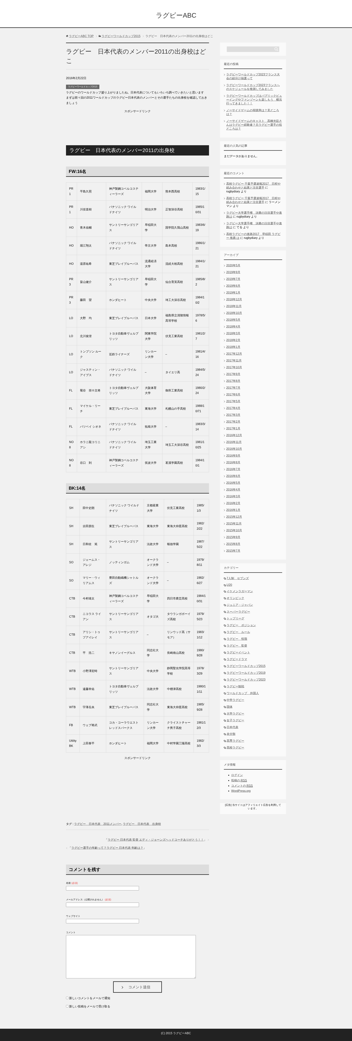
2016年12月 (234, 435)
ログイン (237, 775)
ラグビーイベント (238, 652)
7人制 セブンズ (238, 578)
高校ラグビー (235, 747)
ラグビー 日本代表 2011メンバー (97, 823)
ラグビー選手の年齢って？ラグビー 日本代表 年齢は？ (107, 847)
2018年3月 (233, 333)
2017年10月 (234, 367)
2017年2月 (233, 421)
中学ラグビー (235, 700)
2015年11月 (234, 523)
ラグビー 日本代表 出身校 (142, 823)
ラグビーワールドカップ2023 (246, 679)
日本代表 (232, 727)
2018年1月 (233, 346)
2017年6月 (233, 394)
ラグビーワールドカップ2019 (246, 672)
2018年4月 (233, 326)
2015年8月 (233, 543)
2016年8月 (233, 462)
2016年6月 (233, 476)
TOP (81, 36)
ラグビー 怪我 (237, 638)
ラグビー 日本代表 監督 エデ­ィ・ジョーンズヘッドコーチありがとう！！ (156, 839)
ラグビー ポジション (241, 625)
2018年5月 (233, 319)
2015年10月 (234, 530)
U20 (229, 584)
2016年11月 (234, 442)
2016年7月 (233, 469)
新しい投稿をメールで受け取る (89, 1006)
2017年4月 (233, 408)
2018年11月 (234, 306)
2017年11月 (234, 360)
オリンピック (235, 598)
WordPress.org (241, 790)
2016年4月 (233, 489)
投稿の (239, 780)
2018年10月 (234, 313)
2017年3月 (233, 414)
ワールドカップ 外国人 (243, 693)
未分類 (231, 733)
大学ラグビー (235, 713)
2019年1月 (233, 292)
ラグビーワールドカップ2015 (82, 86)
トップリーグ (235, 618)
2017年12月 (234, 353)
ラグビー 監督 (237, 645)
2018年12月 (234, 299)
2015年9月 (233, 537)
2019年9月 (233, 272)
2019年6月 (233, 285)
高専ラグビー (235, 740)
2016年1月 (233, 510)
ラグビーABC (176, 15)
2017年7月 (233, 387)
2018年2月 (233, 340)
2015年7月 (233, 550)
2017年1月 (233, 428)
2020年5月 (233, 265)
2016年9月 (233, 455)
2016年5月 (233, 482)
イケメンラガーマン (240, 591)
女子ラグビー (235, 720)
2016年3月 (233, 496)
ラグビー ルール (238, 632)
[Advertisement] (137, 123)
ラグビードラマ (237, 659)
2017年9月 (233, 374)
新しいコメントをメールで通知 (89, 998)
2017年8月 (233, 380)
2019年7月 (233, 279)
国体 (229, 706)
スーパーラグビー (238, 611)
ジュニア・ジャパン (240, 604)
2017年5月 (233, 401)
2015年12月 (234, 516)
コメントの (242, 785)
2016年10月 (234, 448)
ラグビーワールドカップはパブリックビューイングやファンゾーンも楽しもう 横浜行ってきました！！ (254, 99)
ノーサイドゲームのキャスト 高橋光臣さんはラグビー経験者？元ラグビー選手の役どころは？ (254, 124)
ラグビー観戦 (235, 686)
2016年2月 (233, 503)
